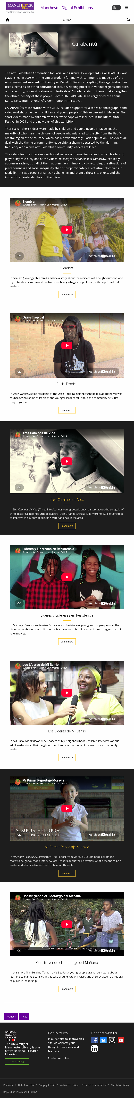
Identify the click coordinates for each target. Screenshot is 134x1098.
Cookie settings (17, 1061)
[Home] (7, 21)
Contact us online (58, 1058)
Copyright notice (47, 1085)
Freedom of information (94, 1085)
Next (24, 1016)
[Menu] (126, 8)
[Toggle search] (128, 20)
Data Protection (26, 1085)
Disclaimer (8, 1085)
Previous (11, 1016)
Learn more (67, 294)
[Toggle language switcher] (118, 7)
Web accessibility (69, 1085)
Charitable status (120, 1085)
